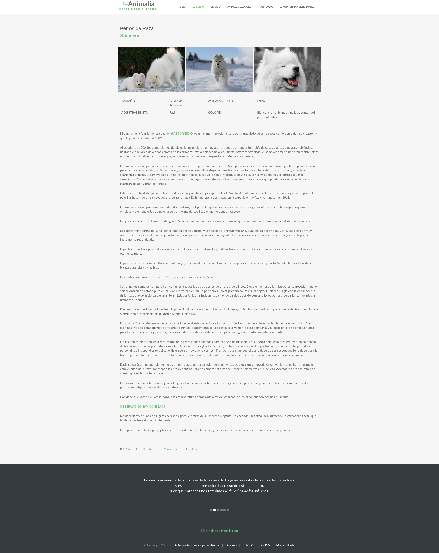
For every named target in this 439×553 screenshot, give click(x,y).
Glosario (230, 545)
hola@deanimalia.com (223, 530)
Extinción (247, 545)
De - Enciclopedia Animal (196, 545)
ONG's (264, 545)
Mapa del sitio (285, 545)
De (138, 6)
